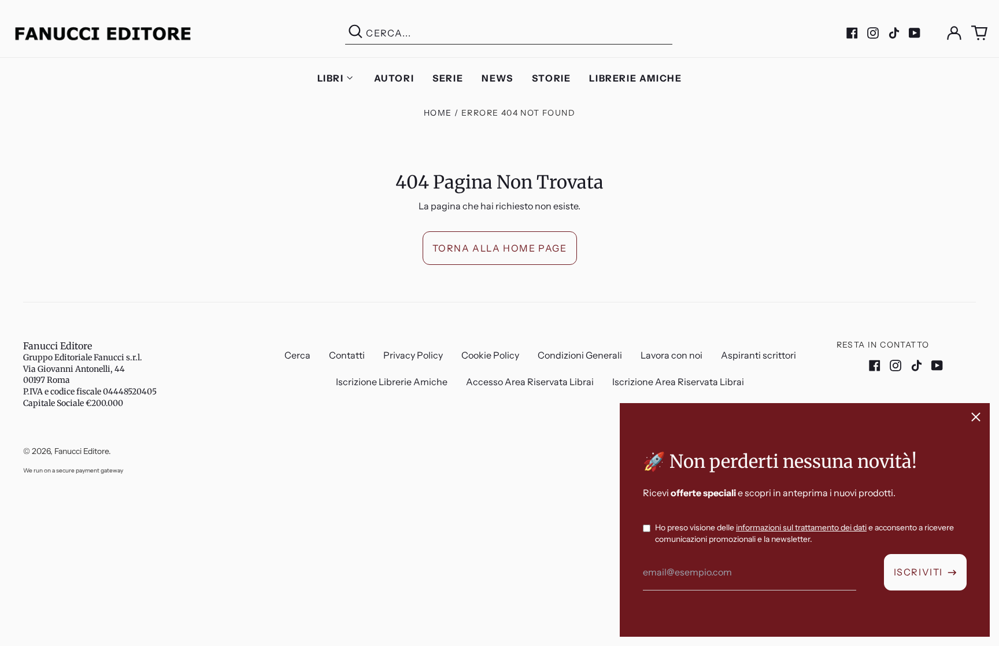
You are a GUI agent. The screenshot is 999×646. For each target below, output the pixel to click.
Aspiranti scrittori (758, 355)
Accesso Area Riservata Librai (530, 381)
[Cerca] (355, 33)
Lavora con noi (671, 355)
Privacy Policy (413, 355)
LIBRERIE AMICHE (635, 78)
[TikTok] (894, 33)
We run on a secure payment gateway (73, 470)
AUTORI (394, 78)
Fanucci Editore (57, 346)
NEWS (497, 78)
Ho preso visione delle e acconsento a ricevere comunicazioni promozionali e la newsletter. (804, 533)
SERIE (447, 78)
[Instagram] (873, 33)
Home (438, 113)
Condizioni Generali (580, 355)
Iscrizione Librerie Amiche (391, 381)
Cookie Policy (490, 355)
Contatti (347, 355)
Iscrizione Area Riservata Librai (678, 381)
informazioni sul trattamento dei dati (801, 527)
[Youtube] (914, 33)
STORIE (551, 78)
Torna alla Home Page (499, 248)
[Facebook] (852, 33)
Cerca (297, 355)
